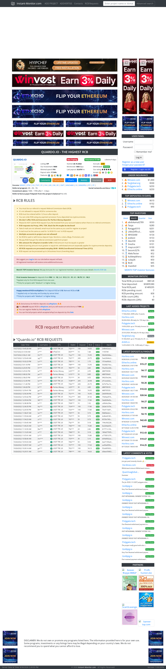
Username (127, 141)
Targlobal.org (133, 183)
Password (127, 147)
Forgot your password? (133, 164)
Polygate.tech (134, 186)
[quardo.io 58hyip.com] (89, 175)
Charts (71, 180)
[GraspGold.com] (146, 600)
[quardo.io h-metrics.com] (74, 175)
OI (76, 185)
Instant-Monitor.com (29, 3)
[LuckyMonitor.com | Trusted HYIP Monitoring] (130, 583)
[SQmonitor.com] (146, 583)
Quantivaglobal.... (130, 472)
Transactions (58, 180)
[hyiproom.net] (130, 617)
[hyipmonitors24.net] (83, 175)
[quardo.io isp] (72, 175)
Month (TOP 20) (100, 270)
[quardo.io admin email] (68, 175)
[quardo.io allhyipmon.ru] (86, 175)
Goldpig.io (127, 486)
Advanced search (145, 3)
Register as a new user (133, 161)
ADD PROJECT (51, 3)
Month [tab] (134, 218)
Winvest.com (133, 180)
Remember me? (144, 151)
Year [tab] (150, 218)
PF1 (89, 185)
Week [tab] (125, 218)
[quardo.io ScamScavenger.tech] (77, 175)
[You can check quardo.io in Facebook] (111, 188)
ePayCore (53, 304)
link (72, 312)
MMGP (22, 185)
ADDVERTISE (66, 3)
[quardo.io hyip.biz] (95, 175)
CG (33, 185)
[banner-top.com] (146, 623)
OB (54, 185)
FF (93, 185)
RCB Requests (91, 3)
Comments (45, 180)
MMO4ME (70, 185)
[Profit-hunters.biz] (146, 571)
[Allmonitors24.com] (80, 175)
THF (37, 185)
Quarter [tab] (142, 218)
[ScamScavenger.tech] (130, 606)
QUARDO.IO (20, 159)
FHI (45, 185)
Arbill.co (126, 342)
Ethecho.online (134, 189)
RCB (109, 180)
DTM (28, 185)
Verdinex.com (129, 465)
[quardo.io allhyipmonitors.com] (92, 175)
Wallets (84, 180)
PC (42, 185)
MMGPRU (82, 185)
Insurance (96, 180)
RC (58, 185)
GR (50, 185)
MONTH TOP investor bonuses (139, 270)
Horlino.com (128, 317)
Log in (31, 259)
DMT (62, 185)
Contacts (78, 3)
